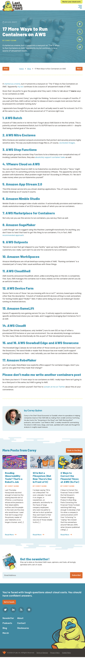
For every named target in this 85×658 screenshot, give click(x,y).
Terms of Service (42, 653)
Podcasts (7, 623)
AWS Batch (13, 118)
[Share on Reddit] (80, 47)
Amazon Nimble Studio (23, 199)
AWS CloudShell (18, 271)
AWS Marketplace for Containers (30, 213)
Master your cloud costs (71, 2)
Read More (10, 535)
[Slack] (29, 610)
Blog (29, 69)
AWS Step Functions (21, 150)
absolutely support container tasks (50, 157)
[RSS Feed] (21, 610)
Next (79, 69)
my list (20, 87)
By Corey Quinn (9, 40)
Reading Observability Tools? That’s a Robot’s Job (13, 477)
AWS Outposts (17, 242)
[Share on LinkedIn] (80, 39)
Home (21, 69)
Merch (5, 633)
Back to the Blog (74, 450)
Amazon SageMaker (21, 225)
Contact (21, 623)
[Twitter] (5, 610)
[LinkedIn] (13, 610)
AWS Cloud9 (16, 326)
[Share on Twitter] (80, 31)
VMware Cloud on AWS (23, 164)
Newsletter (8, 618)
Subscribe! (76, 575)
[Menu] (80, 7)
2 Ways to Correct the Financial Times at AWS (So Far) (70, 477)
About (20, 618)
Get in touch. (9, 602)
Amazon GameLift (20, 308)
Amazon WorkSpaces (23, 256)
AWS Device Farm (20, 288)
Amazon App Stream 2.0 (24, 184)
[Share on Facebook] (80, 24)
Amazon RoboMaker (21, 360)
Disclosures (23, 628)
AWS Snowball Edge (33, 343)
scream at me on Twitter (54, 387)
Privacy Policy (55, 653)
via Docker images (67, 143)
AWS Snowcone (67, 343)
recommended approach (13, 235)
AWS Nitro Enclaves (21, 135)
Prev (6, 69)
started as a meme (12, 84)
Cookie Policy (66, 653)
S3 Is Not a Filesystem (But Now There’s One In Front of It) (42, 477)
